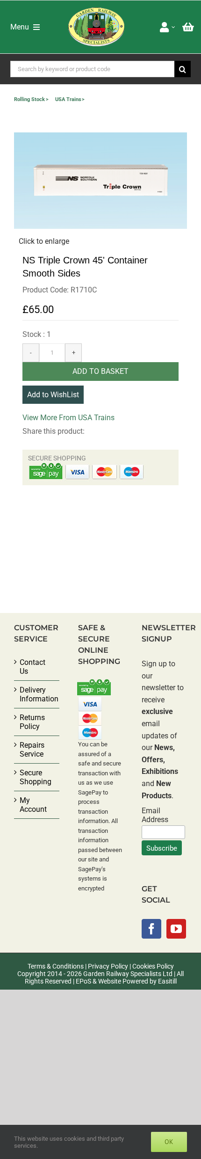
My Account (33, 805)
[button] (100, 181)
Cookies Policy (153, 966)
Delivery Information (37, 694)
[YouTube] (176, 929)
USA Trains (68, 99)
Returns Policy (32, 722)
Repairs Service (32, 749)
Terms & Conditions (56, 966)
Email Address (155, 815)
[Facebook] (151, 929)
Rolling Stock (29, 99)
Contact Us (32, 667)
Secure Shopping (35, 777)
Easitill (167, 981)
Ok (169, 1141)
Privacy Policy (108, 966)
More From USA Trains (77, 417)
